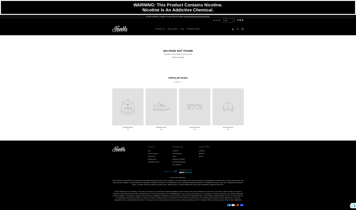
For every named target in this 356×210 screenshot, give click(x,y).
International (193, 29)
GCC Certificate (176, 164)
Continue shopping (178, 57)
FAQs (149, 150)
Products (160, 29)
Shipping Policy (152, 159)
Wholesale (173, 29)
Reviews (201, 156)
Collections (202, 150)
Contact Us (175, 150)
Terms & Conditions (153, 153)
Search (174, 156)
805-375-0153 (217, 20)
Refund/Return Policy (153, 162)
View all (178, 82)
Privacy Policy (151, 156)
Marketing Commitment (178, 159)
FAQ (182, 29)
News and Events (177, 153)
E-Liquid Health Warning (179, 162)
